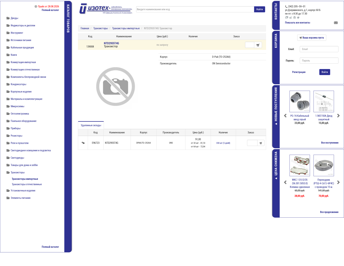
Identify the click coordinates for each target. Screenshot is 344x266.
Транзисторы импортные (25, 178)
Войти (325, 72)
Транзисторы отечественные (27, 184)
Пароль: (290, 60)
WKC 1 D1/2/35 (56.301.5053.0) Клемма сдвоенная (300, 183)
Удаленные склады (91, 125)
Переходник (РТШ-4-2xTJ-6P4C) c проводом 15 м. (324, 183)
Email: (291, 49)
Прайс (48, 6)
